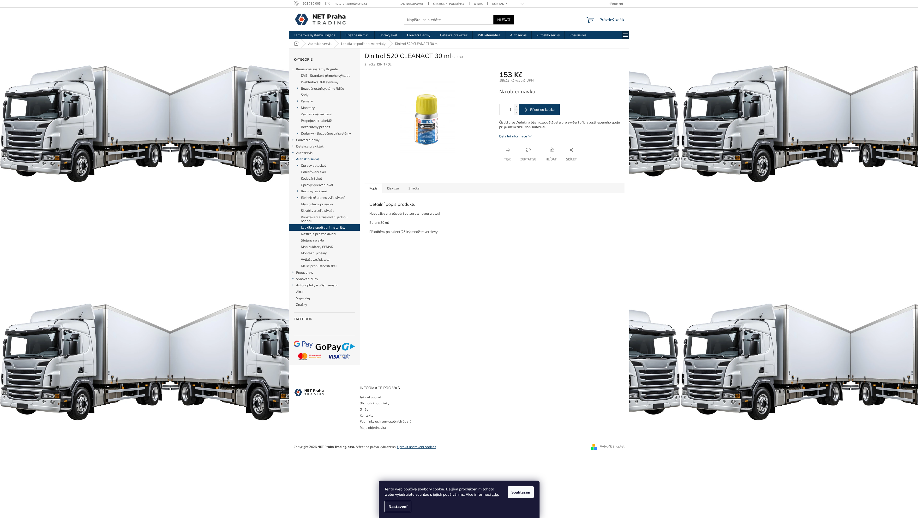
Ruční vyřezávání (314, 191)
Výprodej (303, 298)
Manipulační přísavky (317, 204)
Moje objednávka (373, 427)
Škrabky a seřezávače (317, 210)
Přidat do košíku (542, 109)
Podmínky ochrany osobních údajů (385, 421)
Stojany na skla (312, 240)
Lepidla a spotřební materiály (323, 227)
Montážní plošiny (314, 253)
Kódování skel (311, 178)
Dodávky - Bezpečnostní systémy (326, 133)
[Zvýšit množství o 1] (516, 107)
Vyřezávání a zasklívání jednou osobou (324, 219)
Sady (304, 95)
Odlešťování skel (313, 172)
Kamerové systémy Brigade (317, 69)
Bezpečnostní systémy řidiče (322, 88)
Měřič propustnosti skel (319, 266)
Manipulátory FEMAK (317, 247)
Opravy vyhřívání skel (317, 185)
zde (495, 494)
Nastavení (398, 506)
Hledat (503, 20)
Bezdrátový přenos (315, 127)
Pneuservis (304, 272)
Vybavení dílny (307, 279)
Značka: (378, 64)
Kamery (307, 101)
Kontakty (500, 4)
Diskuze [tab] (393, 188)
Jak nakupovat (412, 4)
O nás (478, 4)
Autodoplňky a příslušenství (317, 285)
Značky (301, 304)
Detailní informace (513, 136)
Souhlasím (520, 492)
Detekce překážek (310, 146)
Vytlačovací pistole (315, 259)
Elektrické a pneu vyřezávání (322, 197)
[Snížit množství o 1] (516, 112)
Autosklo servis (307, 159)
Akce (300, 291)
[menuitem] (314, 35)
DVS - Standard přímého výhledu (325, 75)
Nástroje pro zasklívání (318, 234)
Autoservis (304, 153)
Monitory (308, 108)
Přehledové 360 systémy (319, 82)
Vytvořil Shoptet (612, 446)
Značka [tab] (414, 188)
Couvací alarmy (307, 140)
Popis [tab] (373, 188)
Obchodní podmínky (448, 4)
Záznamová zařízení (316, 114)
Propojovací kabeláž (316, 120)
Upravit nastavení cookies (416, 447)
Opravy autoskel (313, 165)
